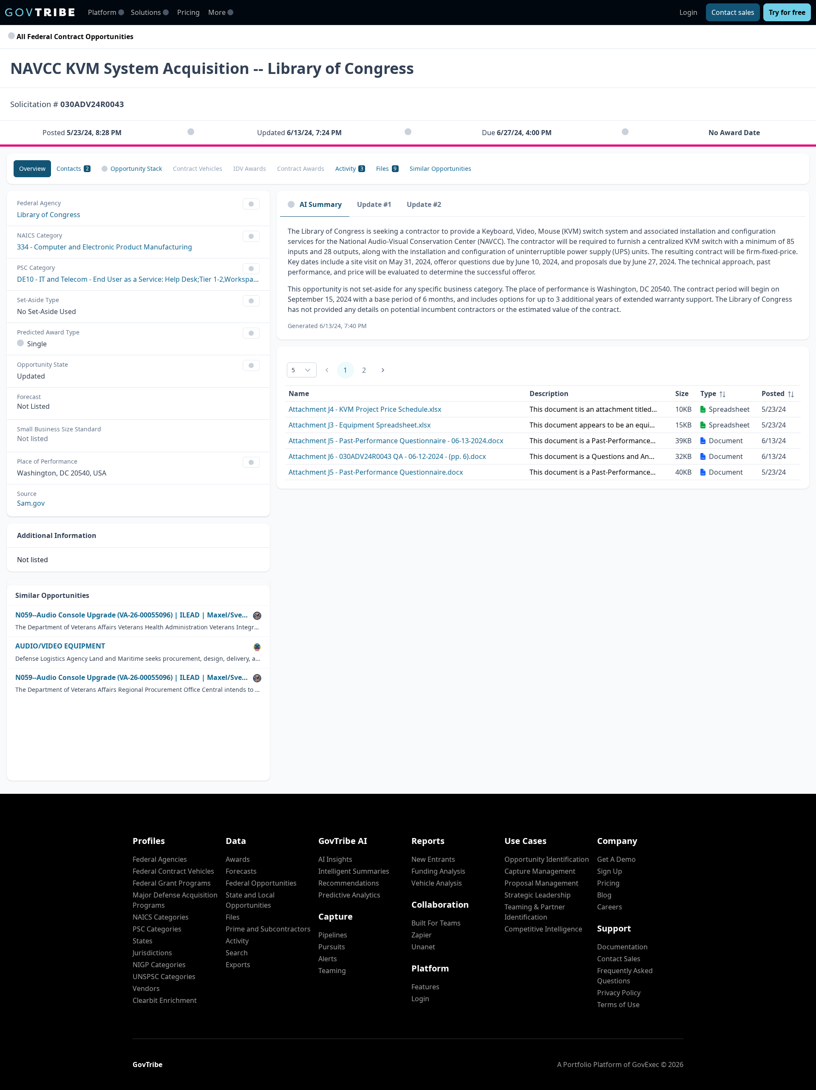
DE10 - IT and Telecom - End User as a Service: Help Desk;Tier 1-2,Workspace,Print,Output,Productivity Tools (138, 279)
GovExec (645, 1064)
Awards (238, 859)
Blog (604, 895)
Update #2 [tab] (424, 204)
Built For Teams (436, 923)
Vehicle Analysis (436, 883)
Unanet (423, 946)
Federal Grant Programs (172, 883)
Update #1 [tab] (374, 204)
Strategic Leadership (537, 895)
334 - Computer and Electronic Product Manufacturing (104, 247)
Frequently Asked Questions (625, 975)
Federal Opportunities (261, 883)
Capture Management (539, 871)
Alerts (327, 958)
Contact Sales (618, 958)
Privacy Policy (618, 992)
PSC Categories (157, 929)
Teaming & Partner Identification (534, 912)
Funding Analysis (438, 871)
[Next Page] (382, 370)
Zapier (421, 935)
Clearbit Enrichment (165, 1000)
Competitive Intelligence (543, 929)
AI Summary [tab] (321, 204)
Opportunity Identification (546, 859)
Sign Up (609, 871)
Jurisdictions (152, 952)
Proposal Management (541, 883)
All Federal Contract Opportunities (74, 36)
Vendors (146, 988)
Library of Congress (48, 214)
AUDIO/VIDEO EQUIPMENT (60, 646)
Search (237, 952)
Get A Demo (616, 859)
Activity (237, 941)
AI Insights (335, 859)
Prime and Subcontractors (268, 929)
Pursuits (331, 946)
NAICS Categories (161, 917)
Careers (609, 907)
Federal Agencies (160, 859)
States (143, 941)
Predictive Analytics (349, 895)
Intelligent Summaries (353, 871)
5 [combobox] (293, 370)
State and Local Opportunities (250, 900)
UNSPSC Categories (164, 976)
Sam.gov (31, 503)
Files (233, 917)
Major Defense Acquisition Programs (175, 900)
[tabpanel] (543, 278)
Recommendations (348, 883)
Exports (238, 964)
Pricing (188, 12)
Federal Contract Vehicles (173, 871)
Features (425, 986)
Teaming (332, 970)
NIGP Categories (159, 964)
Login (688, 12)
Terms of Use (618, 1004)
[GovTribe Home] (39, 12)
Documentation (622, 946)
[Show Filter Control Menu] (251, 204)
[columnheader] (727, 394)
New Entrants (433, 859)
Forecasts (241, 871)
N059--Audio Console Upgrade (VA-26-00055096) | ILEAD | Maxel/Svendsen (132, 615)
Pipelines (332, 935)
